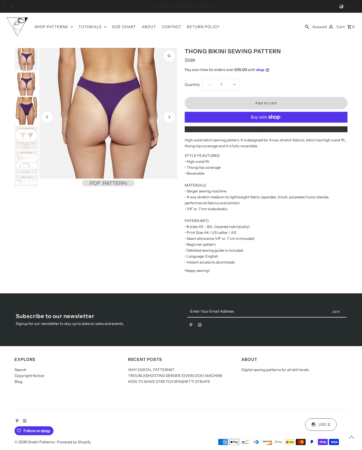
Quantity (192, 84)
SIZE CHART (124, 26)
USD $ (352, 6)
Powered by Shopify (74, 442)
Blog (18, 381)
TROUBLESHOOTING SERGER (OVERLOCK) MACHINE (175, 376)
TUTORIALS (90, 26)
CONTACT (171, 26)
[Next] (267, 6)
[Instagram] (11, 6)
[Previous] (95, 6)
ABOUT (149, 26)
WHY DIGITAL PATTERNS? (151, 370)
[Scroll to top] (351, 437)
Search (20, 370)
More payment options (266, 129)
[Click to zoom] (169, 55)
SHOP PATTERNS (51, 26)
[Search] (307, 26)
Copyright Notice (29, 376)
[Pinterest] (4, 6)
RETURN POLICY (203, 26)
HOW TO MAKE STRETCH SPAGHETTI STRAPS (169, 381)
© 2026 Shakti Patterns (35, 442)
